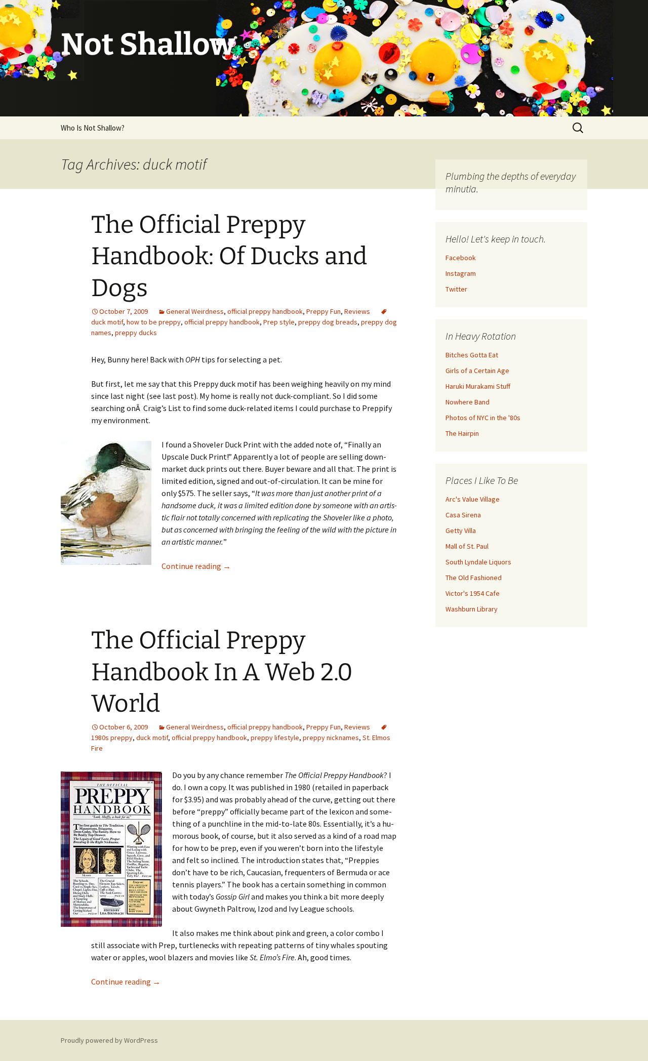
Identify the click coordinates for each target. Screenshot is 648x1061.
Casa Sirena (463, 514)
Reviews (357, 311)
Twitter (456, 289)
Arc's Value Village (473, 499)
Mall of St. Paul (467, 546)
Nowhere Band (468, 401)
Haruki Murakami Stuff (478, 386)
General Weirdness (195, 311)
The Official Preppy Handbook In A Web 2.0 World (222, 672)
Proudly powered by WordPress (109, 1040)
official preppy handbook (265, 311)
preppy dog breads (327, 322)
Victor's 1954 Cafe (473, 593)
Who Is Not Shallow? (93, 128)
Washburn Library (472, 609)
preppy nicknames (331, 737)
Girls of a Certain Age (477, 370)
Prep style (279, 322)
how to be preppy (154, 322)
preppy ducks (136, 332)
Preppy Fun (323, 311)
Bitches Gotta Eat (472, 354)
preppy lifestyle (275, 737)
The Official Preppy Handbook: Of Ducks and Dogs (229, 256)
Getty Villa (461, 530)
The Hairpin (462, 433)
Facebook (461, 257)
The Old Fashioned (474, 577)
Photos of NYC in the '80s (483, 417)
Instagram (461, 273)
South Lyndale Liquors (478, 561)
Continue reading (196, 566)
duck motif (152, 737)
